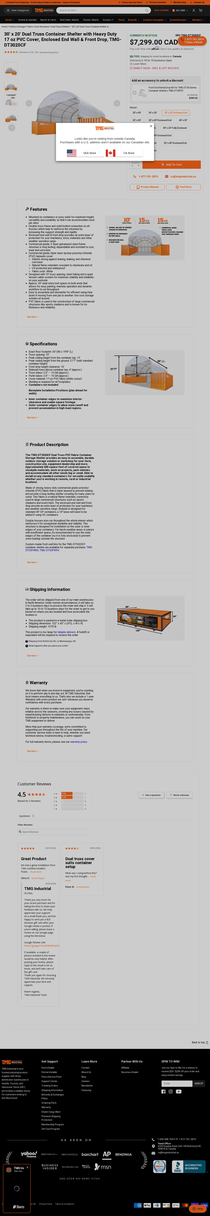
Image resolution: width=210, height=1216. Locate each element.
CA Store (128, 152)
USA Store (90, 152)
